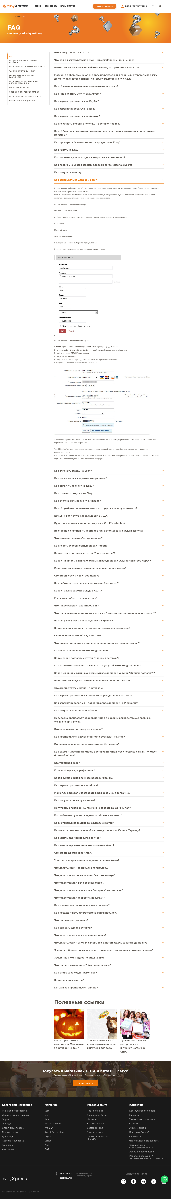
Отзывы (133, 1124)
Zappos (48, 1137)
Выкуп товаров (95, 1132)
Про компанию (95, 1111)
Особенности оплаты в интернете (27, 67)
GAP (46, 1149)
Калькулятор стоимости (142, 1111)
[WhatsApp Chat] (164, 1179)
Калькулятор (67, 6)
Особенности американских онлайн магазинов (24, 82)
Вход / (128, 6)
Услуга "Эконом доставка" (23, 101)
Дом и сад (7, 1137)
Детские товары (10, 1132)
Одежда (6, 1124)
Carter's (48, 1141)
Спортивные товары (13, 1128)
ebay (47, 1115)
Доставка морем (95, 1128)
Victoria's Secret (52, 1124)
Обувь (5, 1119)
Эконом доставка (96, 1124)
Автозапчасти (9, 1149)
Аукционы (7, 1145)
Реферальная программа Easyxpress (22, 76)
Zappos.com (75, 188)
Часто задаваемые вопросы (144, 1141)
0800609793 (66, 1174)
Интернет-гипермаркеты (15, 1115)
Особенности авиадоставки (24, 92)
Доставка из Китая (19, 87)
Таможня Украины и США (22, 71)
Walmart (48, 1128)
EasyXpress (20, 1191)
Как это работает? (139, 1132)
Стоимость (51, 6)
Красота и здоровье (13, 1141)
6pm (46, 1111)
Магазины (92, 1119)
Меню (38, 6)
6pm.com (86, 188)
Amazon (48, 1119)
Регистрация (140, 6)
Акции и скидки (138, 1128)
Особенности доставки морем (25, 96)
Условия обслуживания (142, 1152)
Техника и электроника (14, 1111)
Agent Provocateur (54, 1132)
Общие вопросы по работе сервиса (23, 61)
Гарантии (134, 1115)
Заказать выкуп (105, 6)
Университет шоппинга (142, 1119)
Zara (46, 1145)
